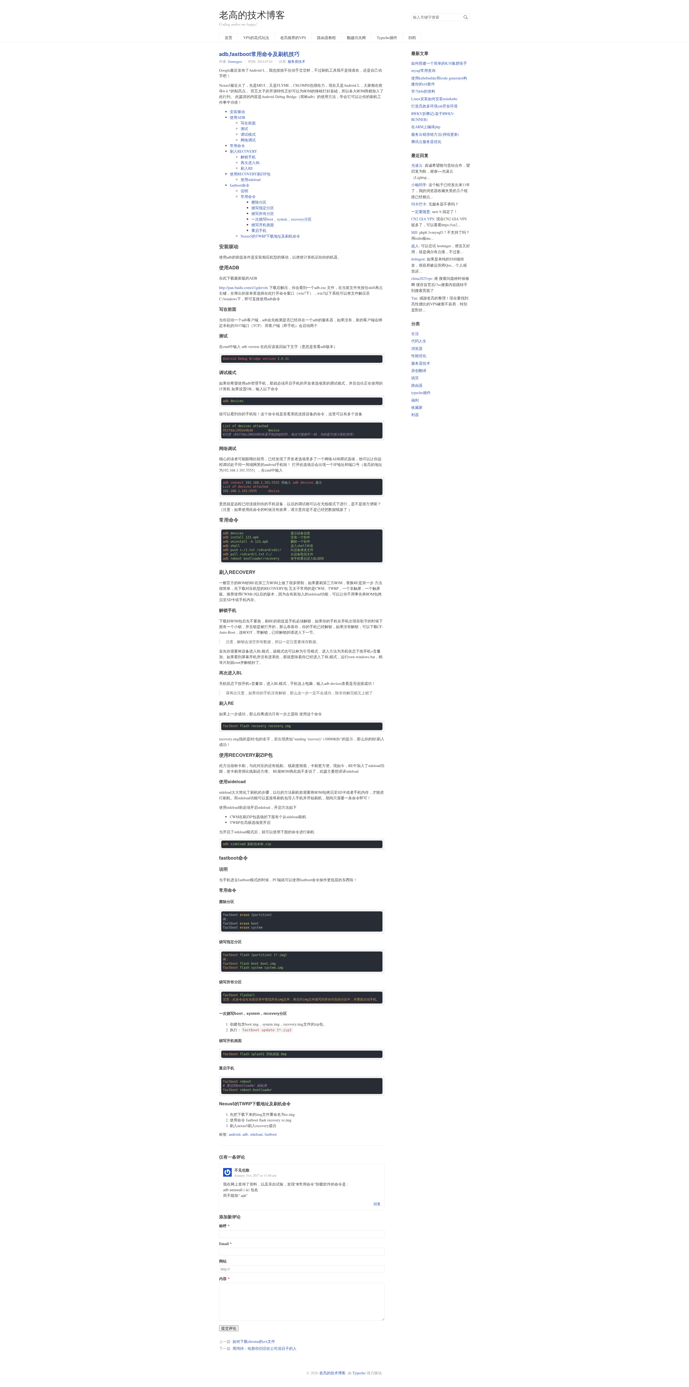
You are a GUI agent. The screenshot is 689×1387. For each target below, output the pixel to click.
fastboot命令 (239, 185)
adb (245, 1134)
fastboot (271, 1134)
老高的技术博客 (252, 14)
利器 (415, 414)
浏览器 (417, 348)
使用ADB (237, 117)
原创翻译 (418, 370)
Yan (414, 298)
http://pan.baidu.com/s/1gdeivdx (243, 287)
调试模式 (248, 134)
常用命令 (237, 145)
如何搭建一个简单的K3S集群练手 (439, 63)
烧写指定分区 (262, 207)
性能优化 (418, 355)
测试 (244, 128)
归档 (412, 37)
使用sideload (251, 179)
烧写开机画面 (262, 224)
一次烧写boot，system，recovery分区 (281, 219)
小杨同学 (418, 184)
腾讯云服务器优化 (426, 141)
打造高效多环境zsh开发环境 (434, 106)
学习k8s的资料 (423, 91)
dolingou (418, 259)
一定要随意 (420, 211)
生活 (415, 333)
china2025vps (421, 278)
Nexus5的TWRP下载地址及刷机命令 (270, 236)
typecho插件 (421, 392)
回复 (377, 1203)
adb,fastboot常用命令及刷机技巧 (259, 54)
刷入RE (247, 168)
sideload (256, 1134)
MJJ (414, 232)
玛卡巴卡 (418, 204)
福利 (415, 400)
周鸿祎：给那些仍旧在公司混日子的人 (265, 1348)
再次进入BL (251, 162)
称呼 (223, 1226)
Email (224, 1244)
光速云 (417, 165)
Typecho (359, 1372)
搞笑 (415, 377)
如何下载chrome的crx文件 (254, 1341)
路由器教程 (326, 37)
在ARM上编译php (425, 126)
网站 (223, 1261)
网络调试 (248, 139)
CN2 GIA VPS (422, 218)
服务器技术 (296, 61)
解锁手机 (248, 156)
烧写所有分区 (262, 213)
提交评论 (228, 1328)
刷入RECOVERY (243, 151)
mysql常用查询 (423, 70)
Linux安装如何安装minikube (434, 98)
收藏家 (417, 407)
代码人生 (418, 340)
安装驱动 (237, 111)
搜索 (465, 17)
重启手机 (258, 230)
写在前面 (248, 123)
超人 (415, 245)
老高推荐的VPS (293, 37)
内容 (223, 1279)
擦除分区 (258, 202)
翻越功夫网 (356, 37)
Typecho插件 (387, 37)
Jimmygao (235, 61)
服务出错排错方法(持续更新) (435, 134)
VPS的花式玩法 (256, 37)
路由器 (417, 385)
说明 (244, 190)
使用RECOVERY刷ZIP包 (250, 173)
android (234, 1134)
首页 (228, 37)
